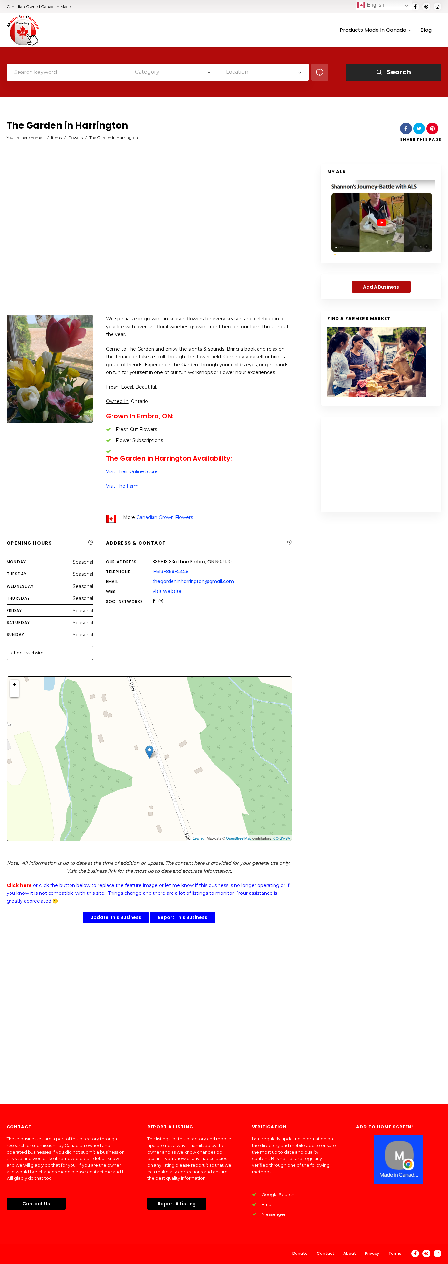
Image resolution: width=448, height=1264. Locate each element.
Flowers (75, 137)
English (374, 5)
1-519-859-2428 (171, 571)
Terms (394, 1253)
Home (36, 137)
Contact (325, 1253)
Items (56, 137)
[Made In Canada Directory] (23, 30)
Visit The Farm (122, 486)
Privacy (372, 1253)
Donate (300, 1253)
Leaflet (198, 838)
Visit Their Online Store (132, 471)
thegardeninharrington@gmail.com (193, 581)
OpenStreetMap (238, 838)
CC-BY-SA (281, 838)
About (349, 1253)
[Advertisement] (149, 240)
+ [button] (14, 684)
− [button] (14, 693)
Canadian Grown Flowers (164, 517)
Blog (426, 30)
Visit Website (167, 591)
